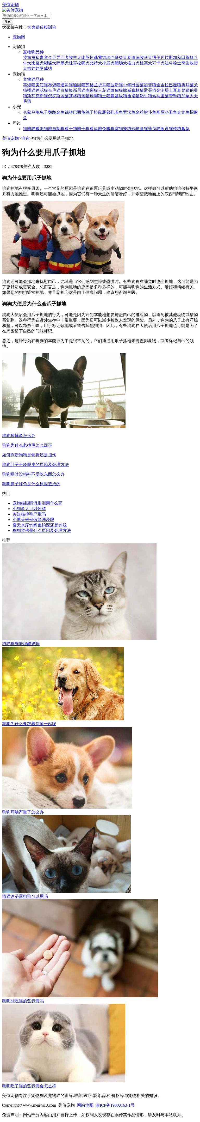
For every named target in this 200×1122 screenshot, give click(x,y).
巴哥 (114, 57)
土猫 (106, 96)
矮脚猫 (96, 96)
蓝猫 (85, 96)
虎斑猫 (91, 90)
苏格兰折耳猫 (97, 85)
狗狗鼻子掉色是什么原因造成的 (31, 484)
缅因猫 (79, 85)
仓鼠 (27, 112)
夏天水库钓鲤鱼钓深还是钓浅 (39, 525)
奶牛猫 (146, 96)
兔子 (44, 112)
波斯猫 (116, 85)
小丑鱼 (171, 112)
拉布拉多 (31, 57)
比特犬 (96, 63)
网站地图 (85, 1105)
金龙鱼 (183, 112)
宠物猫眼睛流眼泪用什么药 (37, 503)
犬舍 (31, 27)
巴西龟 (79, 112)
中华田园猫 (133, 85)
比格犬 (37, 63)
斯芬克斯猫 (37, 96)
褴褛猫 (133, 96)
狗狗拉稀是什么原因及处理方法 (41, 530)
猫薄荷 (150, 128)
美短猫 (41, 85)
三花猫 (104, 90)
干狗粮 (87, 128)
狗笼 (123, 128)
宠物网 (18, 37)
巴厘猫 (175, 85)
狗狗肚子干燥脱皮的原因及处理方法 (35, 464)
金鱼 (60, 112)
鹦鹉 (52, 112)
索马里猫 (160, 96)
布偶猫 (54, 85)
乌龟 (35, 112)
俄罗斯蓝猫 (58, 96)
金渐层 (162, 90)
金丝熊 (141, 112)
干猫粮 (75, 128)
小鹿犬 (108, 63)
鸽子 (89, 112)
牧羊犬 (75, 57)
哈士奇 (179, 63)
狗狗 (25, 138)
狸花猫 (41, 90)
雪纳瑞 (104, 57)
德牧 (139, 57)
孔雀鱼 (116, 112)
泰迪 (131, 57)
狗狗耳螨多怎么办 (18, 435)
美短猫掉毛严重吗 (29, 514)
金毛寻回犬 (58, 57)
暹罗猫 (66, 85)
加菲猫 (150, 85)
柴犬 (123, 57)
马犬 (148, 57)
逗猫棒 (171, 128)
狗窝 (114, 128)
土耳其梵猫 (179, 90)
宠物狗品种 (33, 52)
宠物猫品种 (33, 79)
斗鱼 (152, 112)
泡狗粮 (46, 128)
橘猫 (31, 90)
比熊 (85, 57)
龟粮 (98, 128)
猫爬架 (183, 128)
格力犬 (133, 63)
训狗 (52, 27)
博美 (156, 57)
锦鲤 (69, 112)
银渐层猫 (77, 90)
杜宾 (73, 63)
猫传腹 (41, 27)
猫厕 (160, 128)
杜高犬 (146, 63)
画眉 (160, 112)
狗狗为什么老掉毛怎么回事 (27, 445)
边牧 (189, 63)
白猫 (64, 90)
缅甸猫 (116, 90)
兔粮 (106, 128)
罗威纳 (46, 68)
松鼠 (98, 112)
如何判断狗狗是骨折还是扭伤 (29, 455)
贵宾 (44, 57)
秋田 (181, 57)
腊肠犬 (121, 63)
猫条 (139, 128)
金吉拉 (162, 85)
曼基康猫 (118, 96)
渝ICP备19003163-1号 (115, 1105)
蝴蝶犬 (50, 63)
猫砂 (131, 128)
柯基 (94, 57)
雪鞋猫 (175, 96)
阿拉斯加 (168, 57)
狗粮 (27, 128)
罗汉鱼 (129, 112)
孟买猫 (150, 90)
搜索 (7, 21)
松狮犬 (83, 63)
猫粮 (35, 128)
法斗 (169, 63)
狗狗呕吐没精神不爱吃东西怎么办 (33, 474)
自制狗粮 (60, 128)
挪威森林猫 (133, 90)
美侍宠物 (10, 4)
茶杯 (189, 57)
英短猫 (29, 85)
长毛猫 (54, 90)
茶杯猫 (75, 96)
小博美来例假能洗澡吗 (33, 519)
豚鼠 (106, 112)
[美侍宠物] (12, 10)
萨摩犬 (62, 63)
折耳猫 (187, 85)
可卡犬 (158, 63)
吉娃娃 (33, 68)
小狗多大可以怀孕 (29, 508)
